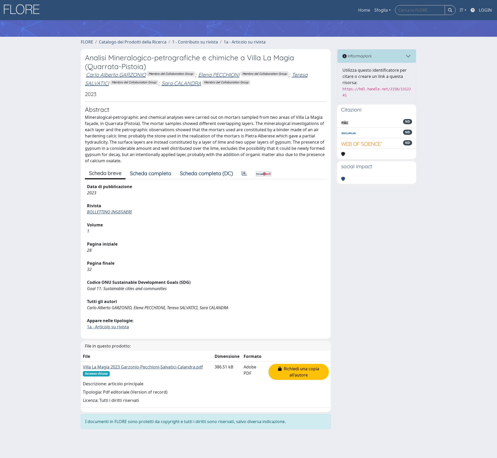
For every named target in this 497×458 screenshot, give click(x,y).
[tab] (244, 173)
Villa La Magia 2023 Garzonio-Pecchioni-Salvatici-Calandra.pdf (143, 367)
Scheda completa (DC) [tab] (206, 173)
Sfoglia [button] (381, 10)
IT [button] (461, 10)
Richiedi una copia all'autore (300, 372)
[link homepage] (23, 10)
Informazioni (359, 55)
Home (364, 10)
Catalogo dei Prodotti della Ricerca (132, 42)
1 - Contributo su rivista (195, 42)
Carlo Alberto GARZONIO (116, 74)
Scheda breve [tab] (105, 173)
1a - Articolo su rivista (245, 42)
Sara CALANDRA (181, 83)
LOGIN (485, 10)
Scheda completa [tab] (150, 173)
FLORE (87, 42)
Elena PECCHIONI (218, 74)
